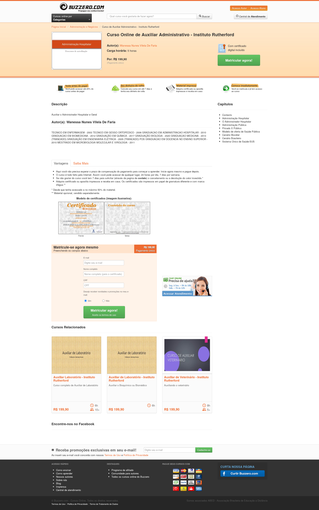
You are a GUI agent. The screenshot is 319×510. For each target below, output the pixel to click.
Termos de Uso (112, 455)
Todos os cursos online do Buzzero (130, 476)
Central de (252, 16)
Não (107, 300)
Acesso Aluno (258, 8)
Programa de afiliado (122, 470)
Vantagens (61, 163)
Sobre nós (61, 480)
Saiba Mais (80, 163)
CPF (85, 280)
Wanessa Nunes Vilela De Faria (138, 45)
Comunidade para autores (125, 473)
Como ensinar (63, 470)
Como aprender (64, 473)
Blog (58, 483)
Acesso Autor (239, 8)
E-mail (86, 257)
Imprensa (61, 486)
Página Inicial (59, 26)
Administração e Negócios (84, 26)
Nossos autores (64, 476)
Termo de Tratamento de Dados (104, 503)
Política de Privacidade (136, 455)
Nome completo (90, 268)
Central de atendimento (68, 490)
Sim (89, 300)
